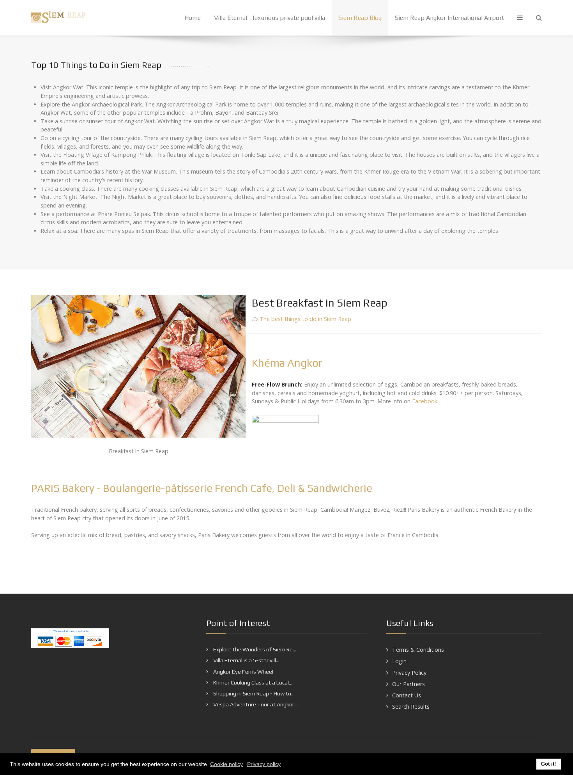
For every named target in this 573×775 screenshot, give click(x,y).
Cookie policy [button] (226, 764)
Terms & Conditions (418, 649)
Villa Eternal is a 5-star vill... (245, 660)
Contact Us (406, 695)
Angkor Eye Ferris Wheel (242, 672)
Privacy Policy (409, 672)
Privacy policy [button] (264, 764)
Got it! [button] (548, 764)
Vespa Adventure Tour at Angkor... (255, 704)
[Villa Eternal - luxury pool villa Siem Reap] (60, 17)
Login (399, 661)
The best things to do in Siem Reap (305, 319)
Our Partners (408, 684)
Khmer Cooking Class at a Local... (252, 682)
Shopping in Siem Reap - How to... (253, 693)
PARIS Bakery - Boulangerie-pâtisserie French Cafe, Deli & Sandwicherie (201, 488)
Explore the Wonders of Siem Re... (254, 649)
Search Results (411, 706)
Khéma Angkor (287, 362)
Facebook (424, 401)
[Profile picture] (286, 448)
